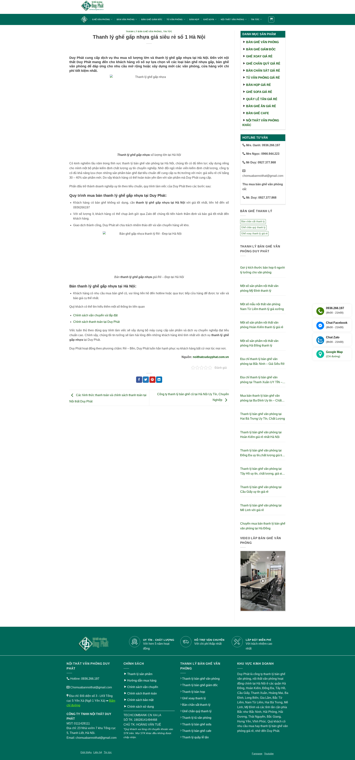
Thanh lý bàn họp (193, 691)
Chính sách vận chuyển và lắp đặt (95, 315)
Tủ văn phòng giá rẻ (263, 77)
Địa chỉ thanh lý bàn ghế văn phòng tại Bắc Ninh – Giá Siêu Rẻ (262, 361)
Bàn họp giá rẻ (258, 84)
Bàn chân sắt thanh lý (253, 221)
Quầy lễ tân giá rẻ (261, 99)
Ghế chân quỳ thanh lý (253, 227)
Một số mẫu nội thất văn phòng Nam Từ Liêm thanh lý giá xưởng (262, 307)
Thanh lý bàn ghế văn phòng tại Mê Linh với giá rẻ (261, 508)
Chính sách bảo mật (140, 700)
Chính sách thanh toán (142, 693)
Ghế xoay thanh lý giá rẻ (254, 233)
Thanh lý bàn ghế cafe (196, 730)
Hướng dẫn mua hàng (141, 680)
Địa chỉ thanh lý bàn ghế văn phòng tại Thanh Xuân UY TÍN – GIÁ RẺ (261, 380)
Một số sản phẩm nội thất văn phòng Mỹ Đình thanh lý (259, 288)
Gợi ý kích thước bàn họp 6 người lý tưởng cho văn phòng (262, 270)
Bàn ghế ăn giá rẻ (261, 106)
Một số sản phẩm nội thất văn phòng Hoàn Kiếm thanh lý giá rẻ (261, 325)
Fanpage (257, 753)
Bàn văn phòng (126, 19)
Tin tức (255, 19)
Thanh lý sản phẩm (139, 674)
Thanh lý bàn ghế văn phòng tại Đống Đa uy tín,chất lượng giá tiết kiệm (262, 453)
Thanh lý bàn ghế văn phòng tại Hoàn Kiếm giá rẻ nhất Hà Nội (261, 435)
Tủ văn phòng (175, 19)
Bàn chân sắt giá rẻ (263, 70)
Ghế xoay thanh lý (194, 698)
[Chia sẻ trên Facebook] (139, 379)
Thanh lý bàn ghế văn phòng (144, 31)
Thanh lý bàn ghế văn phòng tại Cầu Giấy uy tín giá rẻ (261, 489)
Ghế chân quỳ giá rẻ (263, 63)
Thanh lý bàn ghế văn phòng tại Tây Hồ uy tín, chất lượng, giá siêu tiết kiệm (262, 471)
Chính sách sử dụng (140, 706)
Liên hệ (97, 752)
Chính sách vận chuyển (142, 687)
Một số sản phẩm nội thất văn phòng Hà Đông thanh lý (259, 343)
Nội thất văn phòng (232, 19)
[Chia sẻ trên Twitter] (146, 379)
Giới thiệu (86, 752)
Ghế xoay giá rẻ (259, 56)
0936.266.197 (90, 678)
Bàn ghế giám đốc (152, 19)
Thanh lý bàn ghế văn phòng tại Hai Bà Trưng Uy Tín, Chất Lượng (262, 416)
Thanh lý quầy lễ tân (195, 737)
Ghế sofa (208, 19)
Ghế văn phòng (101, 19)
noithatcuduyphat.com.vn (211, 357)
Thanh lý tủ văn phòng (196, 717)
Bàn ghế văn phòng (262, 42)
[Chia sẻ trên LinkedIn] (159, 379)
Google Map (334, 354)
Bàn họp (194, 19)
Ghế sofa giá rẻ (259, 91)
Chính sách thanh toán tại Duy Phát (96, 321)
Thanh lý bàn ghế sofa (196, 724)
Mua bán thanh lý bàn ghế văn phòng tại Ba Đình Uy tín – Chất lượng (261, 398)
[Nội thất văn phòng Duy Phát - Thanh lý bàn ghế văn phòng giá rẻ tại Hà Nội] (98, 7)
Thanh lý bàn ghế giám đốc (200, 685)
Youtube (269, 753)
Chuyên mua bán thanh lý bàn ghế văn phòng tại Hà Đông (262, 526)
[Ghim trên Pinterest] (152, 379)
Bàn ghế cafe (257, 113)
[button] (271, 19)
